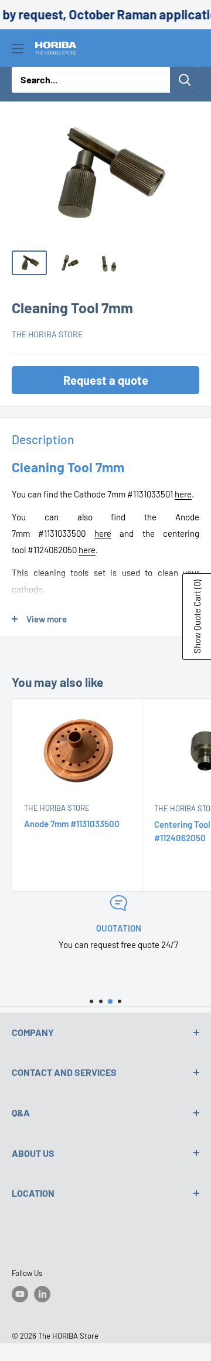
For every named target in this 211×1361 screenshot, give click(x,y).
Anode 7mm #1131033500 (72, 823)
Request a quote (105, 380)
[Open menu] (17, 48)
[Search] (184, 80)
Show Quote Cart (197, 617)
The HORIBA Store (47, 334)
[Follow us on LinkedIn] (42, 1294)
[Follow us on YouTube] (20, 1294)
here (183, 494)
